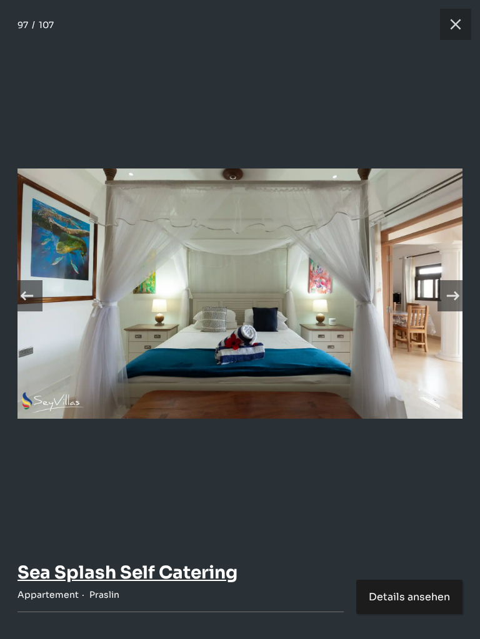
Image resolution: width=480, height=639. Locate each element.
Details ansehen (409, 596)
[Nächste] (453, 296)
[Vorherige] (27, 296)
